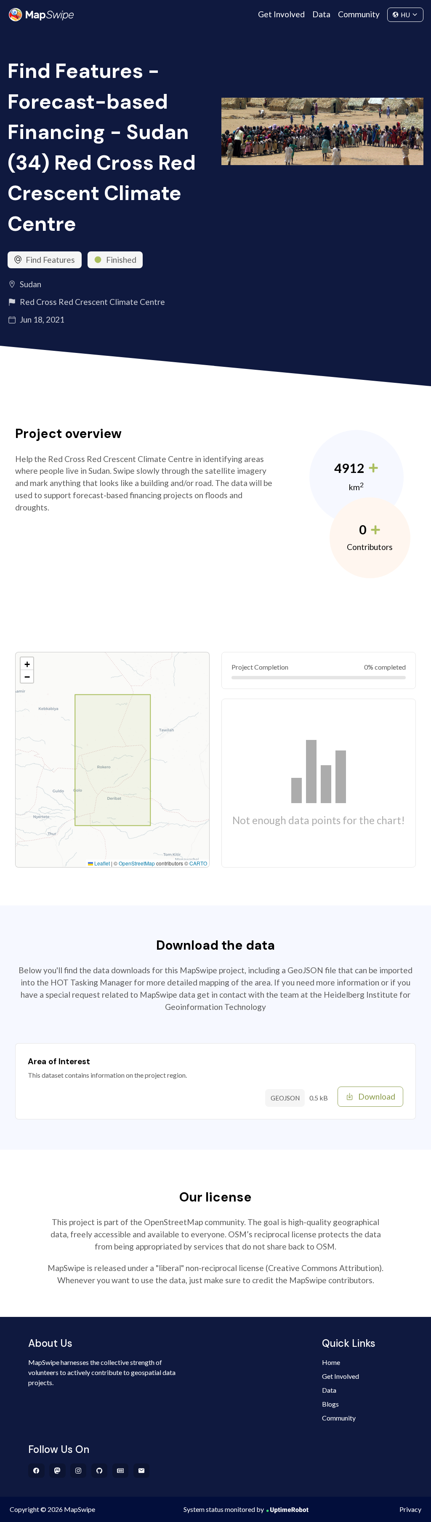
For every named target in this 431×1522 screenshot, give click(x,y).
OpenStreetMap (137, 863)
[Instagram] (78, 1470)
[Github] (99, 1470)
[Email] (141, 1470)
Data (321, 14)
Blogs (330, 1404)
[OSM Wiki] (120, 1470)
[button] (27, 663)
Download (376, 1096)
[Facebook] (36, 1470)
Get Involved (281, 14)
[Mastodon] (57, 1470)
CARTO (198, 863)
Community (359, 14)
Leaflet (101, 863)
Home (331, 1362)
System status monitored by (224, 1509)
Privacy (410, 1509)
